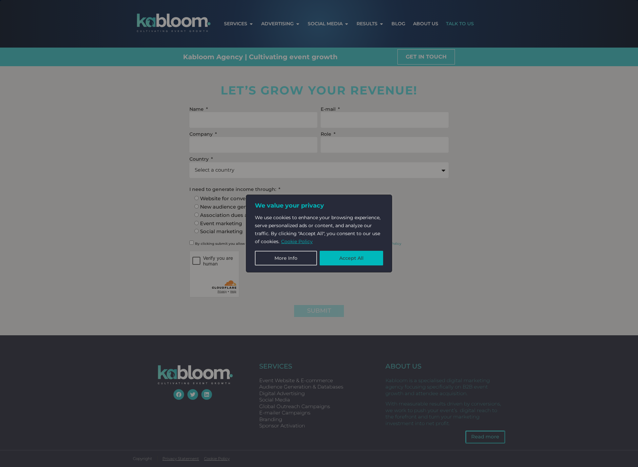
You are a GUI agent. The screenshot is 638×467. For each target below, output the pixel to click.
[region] (319, 233)
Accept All (351, 258)
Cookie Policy (297, 241)
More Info (285, 258)
